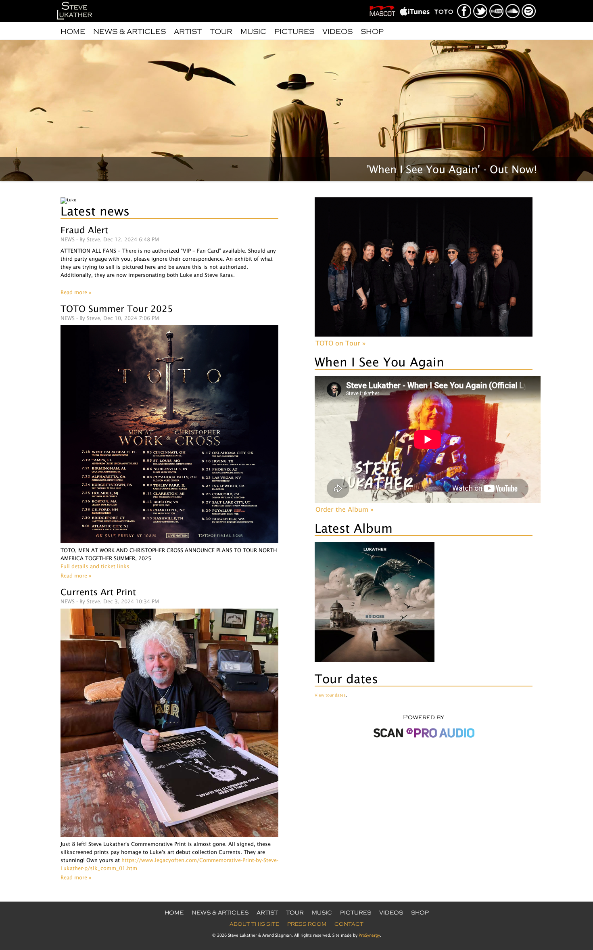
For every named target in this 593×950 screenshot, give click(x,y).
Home (73, 31)
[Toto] (445, 2)
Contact (348, 924)
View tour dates (330, 695)
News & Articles (129, 31)
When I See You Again (379, 362)
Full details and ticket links (95, 566)
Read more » (76, 292)
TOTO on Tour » (340, 343)
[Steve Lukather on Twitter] (480, 2)
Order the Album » (344, 509)
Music (253, 31)
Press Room (306, 924)
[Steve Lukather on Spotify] (529, 2)
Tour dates (346, 679)
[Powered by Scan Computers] (423, 738)
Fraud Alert (84, 230)
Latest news (95, 211)
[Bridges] (374, 660)
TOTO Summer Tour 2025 (117, 308)
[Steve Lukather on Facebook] (464, 2)
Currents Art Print (98, 592)
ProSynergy (369, 935)
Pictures (294, 31)
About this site (254, 924)
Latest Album (354, 528)
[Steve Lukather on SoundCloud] (512, 2)
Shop (372, 31)
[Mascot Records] (384, 2)
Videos (337, 31)
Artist (188, 31)
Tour (221, 31)
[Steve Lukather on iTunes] (416, 2)
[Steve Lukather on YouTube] (496, 2)
